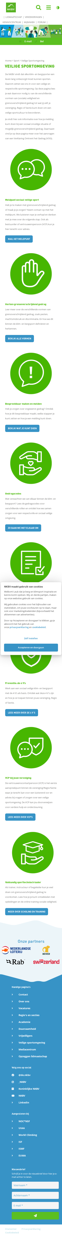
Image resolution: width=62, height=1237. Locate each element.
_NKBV (22, 1082)
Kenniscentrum (12, 22)
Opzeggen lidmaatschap (33, 1056)
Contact (23, 994)
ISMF (21, 1148)
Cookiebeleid (12, 1232)
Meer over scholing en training (26, 911)
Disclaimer (11, 1228)
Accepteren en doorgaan (31, 647)
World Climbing (28, 1135)
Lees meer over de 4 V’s (21, 712)
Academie (24, 1022)
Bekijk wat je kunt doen (22, 428)
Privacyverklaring (31, 1228)
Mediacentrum (27, 1049)
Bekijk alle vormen (19, 338)
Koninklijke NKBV (29, 1088)
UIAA (22, 1128)
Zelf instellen (31, 638)
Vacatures (24, 1008)
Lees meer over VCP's (20, 817)
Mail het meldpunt (19, 238)
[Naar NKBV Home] (11, 7)
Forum (42, 22)
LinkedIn (24, 1102)
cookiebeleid (39, 627)
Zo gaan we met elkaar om (23, 527)
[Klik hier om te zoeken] (38, 7)
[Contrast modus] (57, 7)
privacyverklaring (19, 627)
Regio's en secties (29, 1015)
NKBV (22, 1095)
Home (8, 60)
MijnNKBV (29, 22)
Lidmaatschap (14, 17)
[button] (48, 7)
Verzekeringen (33, 17)
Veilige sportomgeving (32, 1042)
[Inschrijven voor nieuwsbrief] (35, 1215)
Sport (17, 60)
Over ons (24, 1001)
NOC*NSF (24, 1121)
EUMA (22, 1155)
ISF (20, 1141)
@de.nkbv (24, 1075)
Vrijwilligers (25, 1035)
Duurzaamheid (27, 1028)
